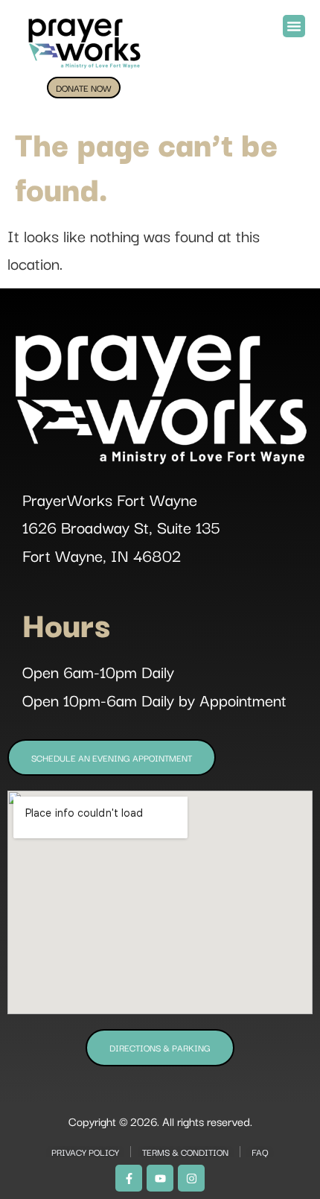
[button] (294, 26)
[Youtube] (160, 1178)
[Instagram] (191, 1178)
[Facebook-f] (128, 1178)
